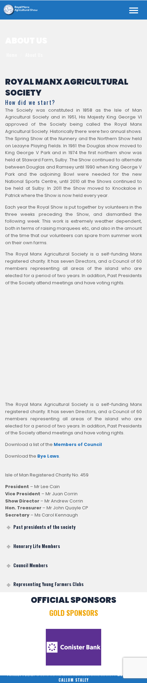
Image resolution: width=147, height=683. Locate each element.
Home (11, 55)
